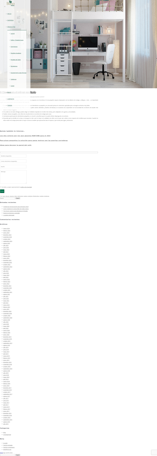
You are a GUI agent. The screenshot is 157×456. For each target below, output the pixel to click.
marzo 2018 (6, 381)
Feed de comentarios (9, 447)
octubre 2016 (6, 417)
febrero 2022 (6, 281)
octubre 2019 (6, 341)
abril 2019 (5, 354)
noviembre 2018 (7, 364)
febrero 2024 (6, 230)
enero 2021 (6, 309)
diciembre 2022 (7, 260)
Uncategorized (7, 434)
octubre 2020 (6, 315)
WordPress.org (7, 449)
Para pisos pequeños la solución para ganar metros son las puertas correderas (34, 140)
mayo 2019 (6, 351)
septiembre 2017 (7, 394)
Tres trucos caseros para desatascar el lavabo (15, 211)
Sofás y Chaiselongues (17, 40)
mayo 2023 (6, 249)
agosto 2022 (6, 269)
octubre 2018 (6, 366)
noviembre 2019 (7, 339)
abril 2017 (5, 405)
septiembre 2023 (7, 241)
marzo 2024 (6, 228)
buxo (4, 196)
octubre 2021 (6, 290)
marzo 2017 (6, 407)
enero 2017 (6, 411)
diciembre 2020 (7, 311)
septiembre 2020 (7, 317)
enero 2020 (6, 334)
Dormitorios (14, 46)
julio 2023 (5, 245)
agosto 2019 (6, 345)
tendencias (46, 196)
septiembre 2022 (7, 266)
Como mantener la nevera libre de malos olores (16, 209)
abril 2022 (5, 277)
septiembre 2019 (7, 343)
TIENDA (9, 105)
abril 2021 (5, 303)
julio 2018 (5, 373)
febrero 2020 (6, 332)
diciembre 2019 (7, 337)
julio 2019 (5, 347)
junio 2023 (6, 247)
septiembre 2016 (7, 419)
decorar (7, 196)
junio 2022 (6, 273)
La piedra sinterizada (8, 215)
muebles (42, 196)
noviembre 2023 (7, 237)
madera (25, 196)
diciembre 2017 (7, 388)
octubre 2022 (6, 264)
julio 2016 (5, 424)
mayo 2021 (6, 300)
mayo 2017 (6, 402)
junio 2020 (6, 324)
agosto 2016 (6, 422)
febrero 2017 (6, 409)
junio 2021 (6, 298)
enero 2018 (6, 385)
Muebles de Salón (16, 59)
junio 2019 (6, 349)
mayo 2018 (6, 377)
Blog (4, 432)
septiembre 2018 (7, 368)
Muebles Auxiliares (16, 53)
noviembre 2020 (7, 313)
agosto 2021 (6, 294)
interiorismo (20, 196)
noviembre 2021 (7, 288)
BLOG (9, 92)
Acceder (5, 443)
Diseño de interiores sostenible (11, 213)
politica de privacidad (26, 187)
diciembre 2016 (7, 413)
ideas (15, 196)
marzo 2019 (6, 356)
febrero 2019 (6, 358)
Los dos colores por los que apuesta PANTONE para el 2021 (25, 136)
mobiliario (30, 196)
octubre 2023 (6, 239)
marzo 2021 (6, 305)
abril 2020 (5, 328)
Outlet (12, 86)
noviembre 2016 (7, 415)
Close (1, 453)
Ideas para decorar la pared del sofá (15, 145)
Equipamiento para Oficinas (18, 73)
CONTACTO (10, 99)
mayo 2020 (6, 326)
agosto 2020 (6, 320)
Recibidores (14, 66)
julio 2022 (5, 271)
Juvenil (13, 33)
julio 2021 (5, 296)
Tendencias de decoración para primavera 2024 (15, 206)
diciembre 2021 (7, 286)
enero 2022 (6, 283)
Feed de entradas (8, 445)
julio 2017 (5, 398)
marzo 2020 (6, 330)
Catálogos (13, 79)
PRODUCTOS (11, 27)
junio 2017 (6, 400)
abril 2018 (5, 379)
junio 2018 (6, 375)
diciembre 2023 (7, 235)
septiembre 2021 (7, 292)
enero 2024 (6, 232)
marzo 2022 (6, 279)
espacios (12, 196)
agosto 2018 (6, 371)
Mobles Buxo (36, 196)
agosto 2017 (6, 396)
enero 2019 (6, 360)
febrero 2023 (6, 256)
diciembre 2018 (7, 362)
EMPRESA (10, 20)
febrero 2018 (6, 383)
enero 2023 (6, 258)
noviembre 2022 (7, 262)
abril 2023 (5, 252)
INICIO (9, 14)
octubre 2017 (6, 392)
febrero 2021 (6, 307)
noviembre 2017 (7, 390)
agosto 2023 (6, 243)
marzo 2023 (6, 254)
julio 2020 (5, 322)
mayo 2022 (6, 275)
